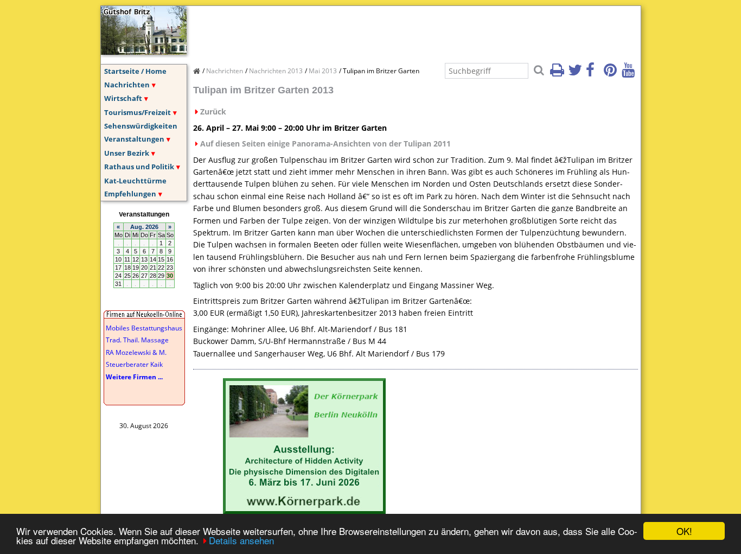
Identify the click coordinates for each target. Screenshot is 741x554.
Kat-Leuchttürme (135, 181)
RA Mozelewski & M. (136, 352)
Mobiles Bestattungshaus (144, 328)
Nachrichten (127, 85)
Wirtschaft (123, 98)
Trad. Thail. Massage (137, 340)
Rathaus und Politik (139, 166)
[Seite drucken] (558, 73)
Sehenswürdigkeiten (140, 126)
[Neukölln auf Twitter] (576, 73)
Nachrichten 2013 (276, 70)
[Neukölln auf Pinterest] (612, 73)
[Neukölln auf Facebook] (594, 73)
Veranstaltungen (134, 139)
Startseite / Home (135, 71)
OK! (684, 531)
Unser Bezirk (126, 153)
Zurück (213, 111)
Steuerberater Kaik (134, 364)
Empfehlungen (130, 194)
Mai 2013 (323, 70)
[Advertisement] (390, 30)
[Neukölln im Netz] (144, 52)
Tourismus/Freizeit (137, 112)
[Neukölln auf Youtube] (630, 73)
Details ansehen (241, 540)
